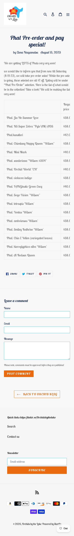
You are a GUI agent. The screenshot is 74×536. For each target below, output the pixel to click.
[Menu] (68, 14)
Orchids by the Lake (31, 524)
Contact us (13, 436)
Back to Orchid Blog (39, 394)
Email (7, 323)
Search (11, 426)
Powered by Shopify (51, 524)
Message (8, 339)
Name (7, 308)
